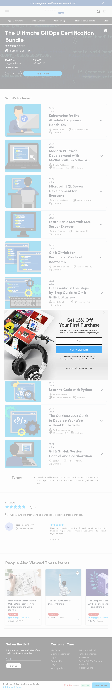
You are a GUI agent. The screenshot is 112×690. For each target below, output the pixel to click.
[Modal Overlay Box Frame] (56, 345)
